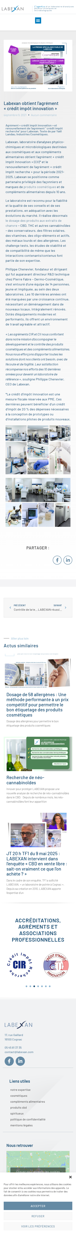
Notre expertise (20, 1089)
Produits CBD (18, 1107)
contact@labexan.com (19, 1052)
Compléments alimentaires (27, 1101)
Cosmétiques (18, 1095)
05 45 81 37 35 (13, 1047)
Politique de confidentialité (28, 1119)
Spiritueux (17, 1113)
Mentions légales (21, 1125)
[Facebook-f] (57, 560)
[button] (70, 1177)
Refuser (38, 1216)
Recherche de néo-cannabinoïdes (25, 779)
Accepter (38, 1206)
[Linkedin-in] (67, 560)
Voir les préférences (38, 1226)
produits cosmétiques (40, 187)
